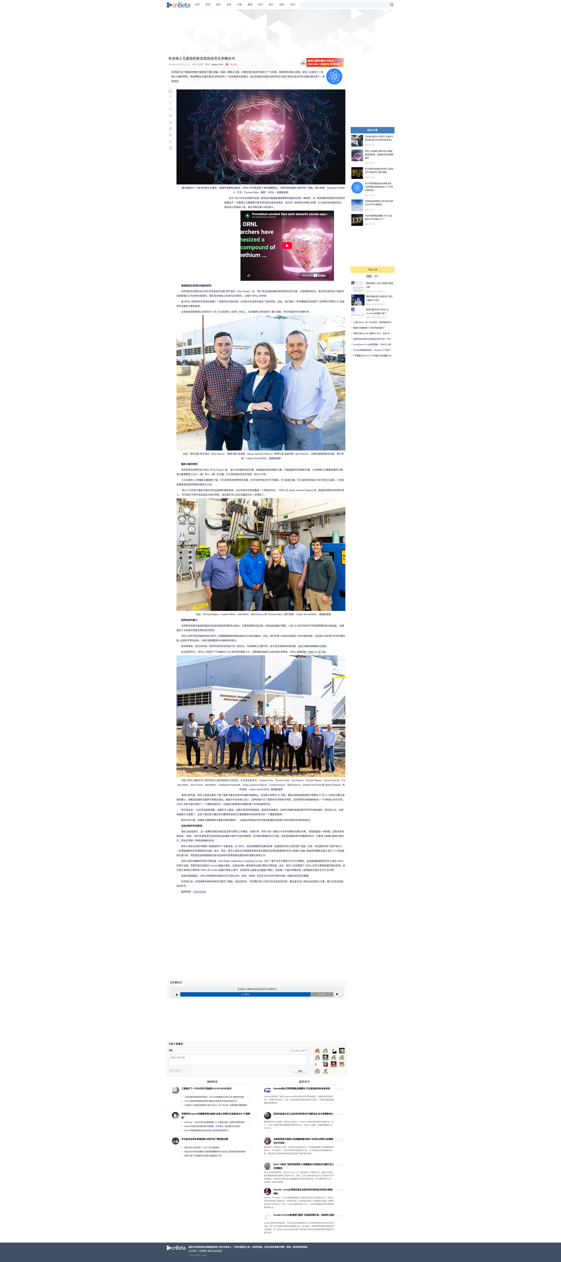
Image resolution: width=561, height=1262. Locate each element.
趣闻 (250, 4)
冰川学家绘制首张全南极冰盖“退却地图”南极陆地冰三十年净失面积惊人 (379, 186)
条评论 (233, 64)
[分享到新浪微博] (170, 102)
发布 (300, 1071)
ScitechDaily (199, 891)
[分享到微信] (170, 122)
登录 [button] (171, 1050)
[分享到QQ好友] (170, 115)
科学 (260, 4)
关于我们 (193, 1251)
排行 (293, 4)
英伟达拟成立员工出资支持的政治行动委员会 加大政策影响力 (303, 1113)
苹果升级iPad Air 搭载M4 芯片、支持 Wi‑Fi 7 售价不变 (378, 333)
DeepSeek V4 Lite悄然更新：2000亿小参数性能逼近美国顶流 (381, 344)
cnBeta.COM (217, 64)
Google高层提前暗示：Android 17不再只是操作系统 (377, 350)
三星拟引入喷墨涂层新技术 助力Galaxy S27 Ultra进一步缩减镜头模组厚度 (215, 1105)
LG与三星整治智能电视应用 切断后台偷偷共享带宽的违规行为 (210, 1101)
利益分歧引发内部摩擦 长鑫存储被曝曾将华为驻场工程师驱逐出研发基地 (215, 1151)
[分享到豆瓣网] (170, 128)
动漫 (239, 4)
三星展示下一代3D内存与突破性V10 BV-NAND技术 (206, 1088)
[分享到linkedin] (170, 148)
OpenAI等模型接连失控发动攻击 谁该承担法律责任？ (206, 1130)
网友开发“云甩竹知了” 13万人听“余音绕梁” (202, 1147)
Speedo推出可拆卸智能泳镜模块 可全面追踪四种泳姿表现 (301, 1088)
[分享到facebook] (170, 135)
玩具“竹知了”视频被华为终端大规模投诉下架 (203, 1156)
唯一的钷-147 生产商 (314, 652)
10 (352, 355)
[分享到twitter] (170, 141)
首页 (197, 4)
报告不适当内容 (214, 1251)
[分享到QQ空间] (170, 109)
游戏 (229, 4)
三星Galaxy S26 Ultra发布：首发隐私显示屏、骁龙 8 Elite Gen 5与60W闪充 (388, 322)
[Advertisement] (280, 30)
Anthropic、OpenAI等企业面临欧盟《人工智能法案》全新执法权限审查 (214, 1122)
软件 (271, 4)
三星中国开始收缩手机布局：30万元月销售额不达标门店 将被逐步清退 (214, 1097)
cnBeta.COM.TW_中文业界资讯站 (178, 4)
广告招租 (202, 1251)
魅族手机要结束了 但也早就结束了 (369, 328)
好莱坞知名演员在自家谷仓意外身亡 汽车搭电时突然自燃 (379, 339)
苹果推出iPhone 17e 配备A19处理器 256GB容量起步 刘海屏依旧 (384, 355)
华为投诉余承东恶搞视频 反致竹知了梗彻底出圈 (204, 1139)
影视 (208, 4)
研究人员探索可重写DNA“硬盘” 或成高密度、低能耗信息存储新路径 (379, 154)
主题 (281, 4)
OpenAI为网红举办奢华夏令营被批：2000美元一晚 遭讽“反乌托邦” (212, 1126)
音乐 (218, 4)
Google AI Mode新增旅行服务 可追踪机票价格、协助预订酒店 (303, 1215)
